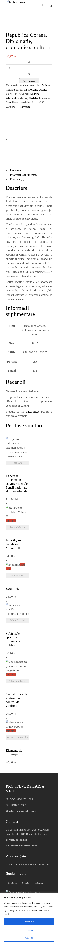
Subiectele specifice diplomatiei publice (13, 639)
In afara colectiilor (30, 85)
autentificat (32, 411)
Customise (29, 930)
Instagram (38, 883)
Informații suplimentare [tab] (23, 174)
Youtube (25, 883)
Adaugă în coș (29, 81)
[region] (29, 919)
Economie (12, 589)
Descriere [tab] (15, 170)
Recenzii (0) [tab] (17, 179)
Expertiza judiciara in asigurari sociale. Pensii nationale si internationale (17, 483)
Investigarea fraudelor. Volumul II (14, 544)
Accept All (29, 922)
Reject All (29, 938)
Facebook (12, 883)
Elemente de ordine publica (15, 752)
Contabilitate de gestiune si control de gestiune (16, 700)
